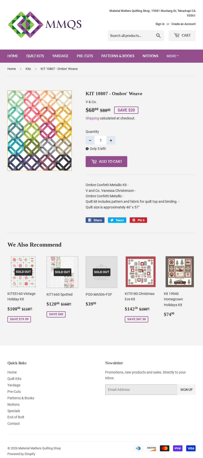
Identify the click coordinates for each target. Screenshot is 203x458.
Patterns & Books (117, 56)
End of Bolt (15, 417)
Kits (28, 69)
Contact (13, 424)
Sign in (160, 24)
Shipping (92, 118)
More (171, 56)
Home (12, 56)
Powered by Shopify (21, 454)
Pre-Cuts (85, 56)
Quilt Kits (35, 56)
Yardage (60, 56)
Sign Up (186, 390)
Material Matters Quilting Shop (39, 448)
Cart (186, 35)
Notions (150, 56)
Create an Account (183, 24)
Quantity (92, 132)
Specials (13, 411)
